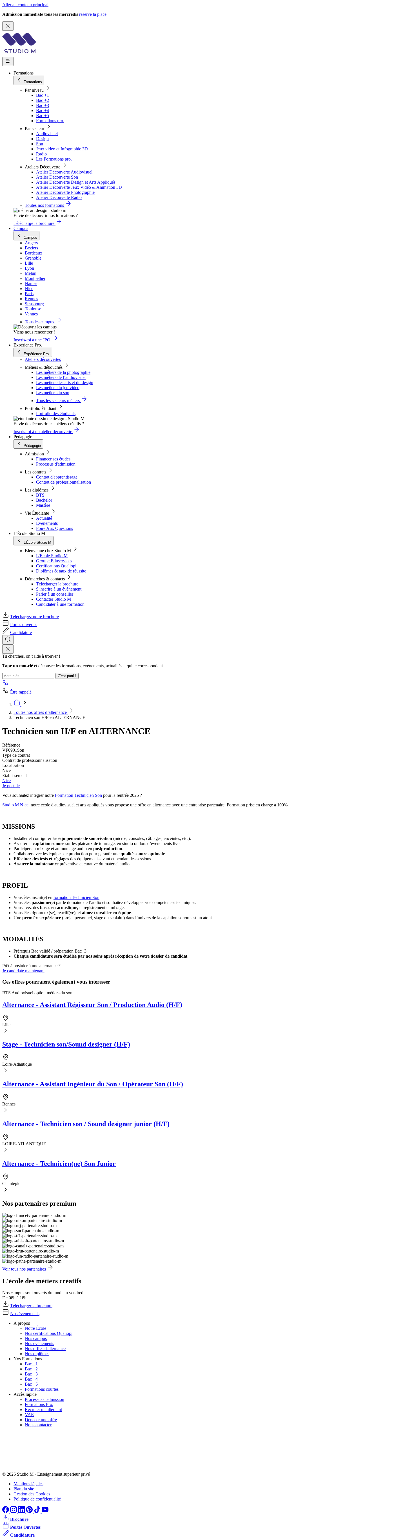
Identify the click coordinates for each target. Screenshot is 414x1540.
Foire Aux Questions (54, 528)
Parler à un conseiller (54, 594)
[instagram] (14, 1511)
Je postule (11, 785)
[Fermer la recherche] (8, 649)
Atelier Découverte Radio (59, 197)
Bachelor (44, 500)
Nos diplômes (37, 1353)
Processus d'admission (55, 464)
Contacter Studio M (53, 599)
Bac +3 (42, 105)
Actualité (44, 518)
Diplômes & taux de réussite (61, 571)
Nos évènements (39, 1343)
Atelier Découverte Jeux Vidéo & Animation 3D (79, 187)
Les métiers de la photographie (63, 372)
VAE (29, 1414)
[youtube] (45, 1511)
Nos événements (24, 1313)
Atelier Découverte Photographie (65, 192)
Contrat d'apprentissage (56, 477)
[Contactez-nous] (5, 684)
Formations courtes (42, 1389)
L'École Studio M (52, 555)
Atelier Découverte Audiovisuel (64, 172)
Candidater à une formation (60, 604)
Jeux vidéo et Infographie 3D (62, 148)
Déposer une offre (41, 1419)
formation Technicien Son (76, 897)
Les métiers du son (52, 392)
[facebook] (6, 1511)
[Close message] (8, 26)
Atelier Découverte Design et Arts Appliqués (75, 182)
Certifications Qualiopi (56, 565)
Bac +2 (42, 100)
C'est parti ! (67, 676)
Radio (41, 154)
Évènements (47, 523)
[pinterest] (30, 1511)
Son (39, 143)
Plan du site (24, 1488)
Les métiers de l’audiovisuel (61, 377)
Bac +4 (42, 110)
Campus (21, 228)
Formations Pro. (39, 1404)
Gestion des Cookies (32, 1493)
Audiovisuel (47, 133)
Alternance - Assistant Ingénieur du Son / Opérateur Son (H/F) (92, 1084)
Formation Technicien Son (78, 795)
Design (42, 138)
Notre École (35, 1328)
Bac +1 (42, 95)
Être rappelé (21, 692)
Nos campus (36, 1338)
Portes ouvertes (23, 624)
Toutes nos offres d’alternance (41, 712)
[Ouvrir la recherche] (8, 639)
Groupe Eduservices (54, 560)
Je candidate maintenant (23, 970)
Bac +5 (42, 115)
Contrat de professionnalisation (63, 482)
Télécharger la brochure (57, 584)
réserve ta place (92, 14)
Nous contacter (38, 1424)
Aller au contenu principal (25, 4)
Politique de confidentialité (37, 1499)
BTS (40, 495)
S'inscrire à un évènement (58, 589)
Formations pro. (50, 120)
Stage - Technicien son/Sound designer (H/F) (66, 1044)
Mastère (43, 505)
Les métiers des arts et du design (64, 382)
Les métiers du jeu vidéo (57, 387)
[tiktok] (38, 1511)
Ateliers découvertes (43, 359)
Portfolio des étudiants (55, 413)
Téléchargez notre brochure (34, 616)
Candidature (21, 632)
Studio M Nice (15, 804)
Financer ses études (53, 459)
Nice (6, 780)
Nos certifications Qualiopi (48, 1333)
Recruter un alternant (43, 1409)
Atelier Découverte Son (57, 177)
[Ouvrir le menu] (8, 61)
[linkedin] (22, 1511)
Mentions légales (28, 1483)
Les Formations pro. (54, 159)
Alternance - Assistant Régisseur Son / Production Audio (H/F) (92, 1004)
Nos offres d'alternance (45, 1348)
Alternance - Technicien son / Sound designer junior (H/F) (86, 1123)
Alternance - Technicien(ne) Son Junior (59, 1163)
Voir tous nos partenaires (24, 1269)
